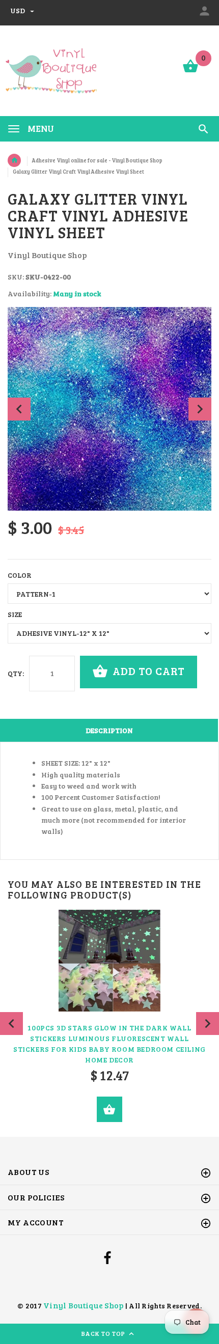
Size (15, 614)
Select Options (109, 1109)
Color (20, 575)
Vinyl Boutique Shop (83, 1305)
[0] (190, 71)
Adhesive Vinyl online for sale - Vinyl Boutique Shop (97, 160)
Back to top (104, 1333)
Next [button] (199, 409)
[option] (109, 409)
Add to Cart (147, 670)
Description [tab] (109, 730)
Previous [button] (19, 409)
